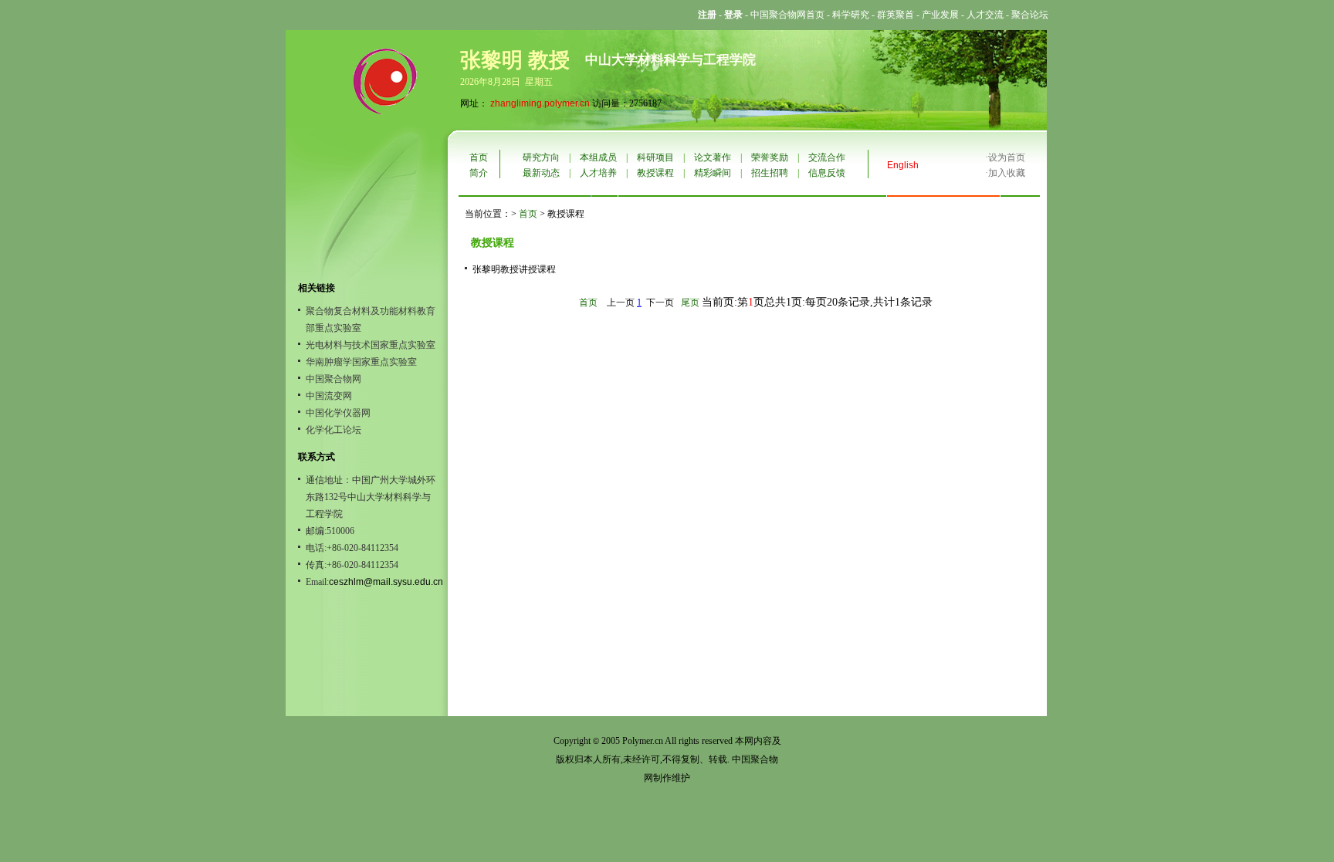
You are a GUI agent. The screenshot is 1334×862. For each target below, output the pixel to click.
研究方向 (541, 157)
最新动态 (541, 172)
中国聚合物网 (333, 379)
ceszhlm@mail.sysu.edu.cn (386, 581)
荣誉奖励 (769, 157)
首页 (478, 157)
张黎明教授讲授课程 (514, 269)
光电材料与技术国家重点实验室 (370, 345)
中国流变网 (329, 395)
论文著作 (712, 157)
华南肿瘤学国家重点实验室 (361, 362)
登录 (733, 14)
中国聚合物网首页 (787, 14)
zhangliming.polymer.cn (540, 103)
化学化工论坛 (333, 429)
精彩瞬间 (712, 172)
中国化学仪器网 (338, 412)
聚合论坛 (1029, 14)
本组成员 (598, 157)
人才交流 (985, 14)
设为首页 (1006, 157)
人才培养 (598, 172)
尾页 (690, 302)
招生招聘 (769, 172)
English (903, 165)
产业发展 (940, 14)
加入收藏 (1006, 172)
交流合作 (826, 157)
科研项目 (655, 157)
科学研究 (850, 14)
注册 (707, 14)
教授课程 (655, 172)
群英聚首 (895, 14)
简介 (478, 172)
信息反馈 (826, 172)
